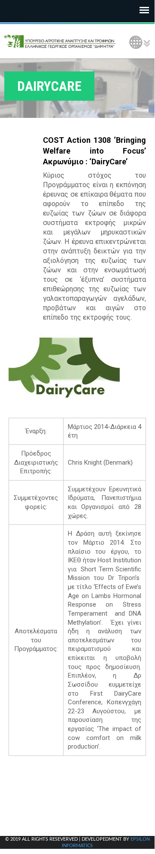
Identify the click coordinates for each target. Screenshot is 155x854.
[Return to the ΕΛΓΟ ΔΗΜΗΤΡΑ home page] (60, 41)
